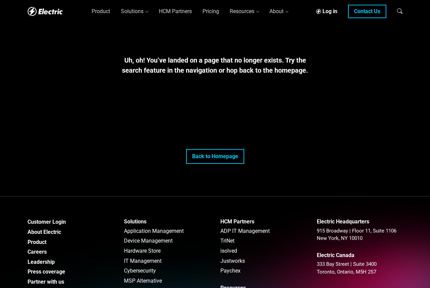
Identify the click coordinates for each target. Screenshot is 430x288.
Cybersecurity (140, 270)
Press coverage (46, 271)
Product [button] (101, 11)
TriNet (227, 241)
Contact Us (367, 11)
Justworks (232, 261)
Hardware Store (142, 251)
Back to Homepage (215, 156)
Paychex (230, 270)
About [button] (276, 11)
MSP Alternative (143, 281)
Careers (37, 252)
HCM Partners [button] (175, 11)
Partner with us (46, 282)
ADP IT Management (245, 231)
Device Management (148, 241)
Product (37, 242)
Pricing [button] (211, 11)
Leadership (41, 262)
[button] (399, 11)
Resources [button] (242, 11)
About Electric (44, 232)
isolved (228, 251)
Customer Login (47, 222)
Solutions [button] (132, 11)
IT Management (143, 261)
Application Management (154, 231)
